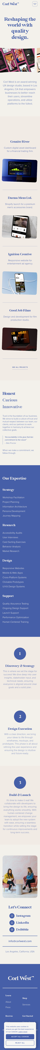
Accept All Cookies (20, 1037)
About (8, 1001)
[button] (34, 3)
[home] (11, 3)
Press (8, 1007)
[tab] (9, 393)
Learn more (22, 1032)
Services (26, 1004)
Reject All (20, 1043)
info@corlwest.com (20, 941)
